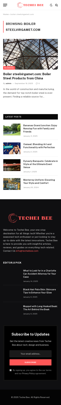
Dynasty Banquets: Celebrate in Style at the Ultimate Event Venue (40, 164)
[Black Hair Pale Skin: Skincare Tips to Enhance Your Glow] (11, 293)
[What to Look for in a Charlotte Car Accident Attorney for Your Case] (11, 275)
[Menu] (5, 5)
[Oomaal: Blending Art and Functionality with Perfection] (11, 148)
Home (6, 14)
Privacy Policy (28, 373)
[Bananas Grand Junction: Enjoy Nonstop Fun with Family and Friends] (11, 129)
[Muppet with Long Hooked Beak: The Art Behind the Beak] (11, 310)
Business (9, 68)
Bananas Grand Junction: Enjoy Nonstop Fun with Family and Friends (40, 128)
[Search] (56, 5)
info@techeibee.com (27, 251)
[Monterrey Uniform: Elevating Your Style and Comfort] (11, 184)
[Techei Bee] (30, 5)
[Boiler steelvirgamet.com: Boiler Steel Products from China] (30, 54)
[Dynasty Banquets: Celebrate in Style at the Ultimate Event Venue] (11, 165)
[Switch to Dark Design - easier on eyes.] (51, 5)
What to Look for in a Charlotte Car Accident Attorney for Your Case (39, 273)
